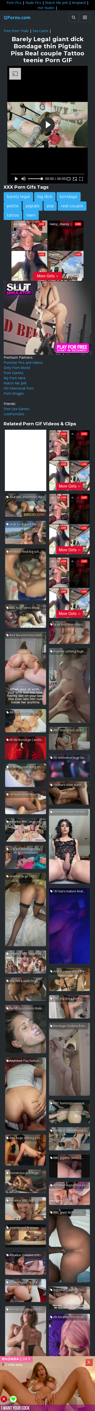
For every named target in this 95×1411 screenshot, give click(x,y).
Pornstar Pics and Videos (23, 362)
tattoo (13, 215)
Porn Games (13, 372)
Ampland (79, 2)
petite (13, 206)
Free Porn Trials (16, 30)
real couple (72, 206)
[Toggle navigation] (85, 17)
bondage (68, 196)
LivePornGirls (14, 414)
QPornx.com (17, 17)
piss (50, 206)
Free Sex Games (16, 408)
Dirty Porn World (17, 367)
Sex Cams (40, 30)
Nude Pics (33, 2)
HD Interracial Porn (19, 388)
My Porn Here (15, 378)
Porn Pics (14, 2)
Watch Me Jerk (56, 2)
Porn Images (14, 393)
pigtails (32, 206)
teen (31, 215)
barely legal (18, 196)
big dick (44, 196)
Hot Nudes (46, 7)
